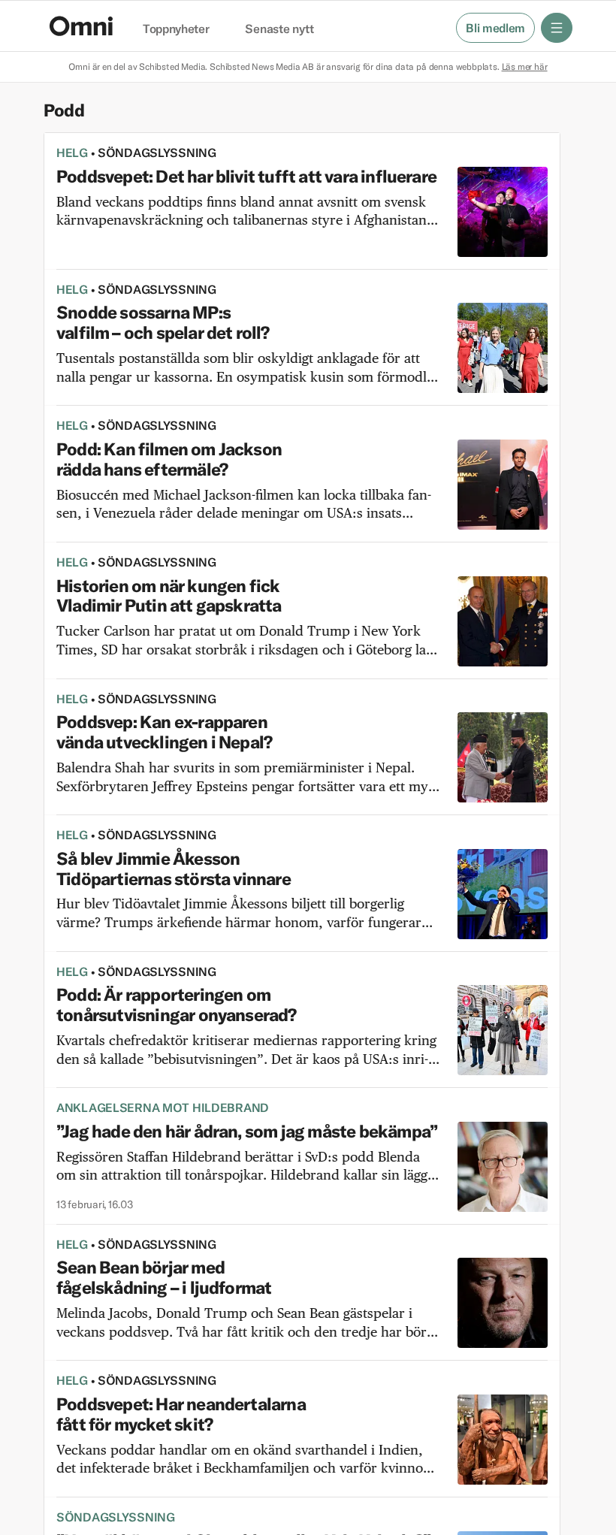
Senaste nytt (279, 29)
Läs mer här (525, 66)
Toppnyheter (176, 29)
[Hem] (81, 26)
